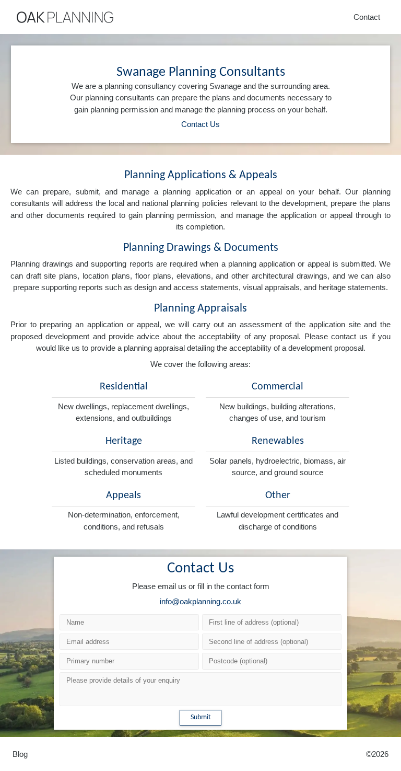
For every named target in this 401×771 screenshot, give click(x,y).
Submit (201, 717)
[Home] (65, 17)
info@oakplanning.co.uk (200, 601)
